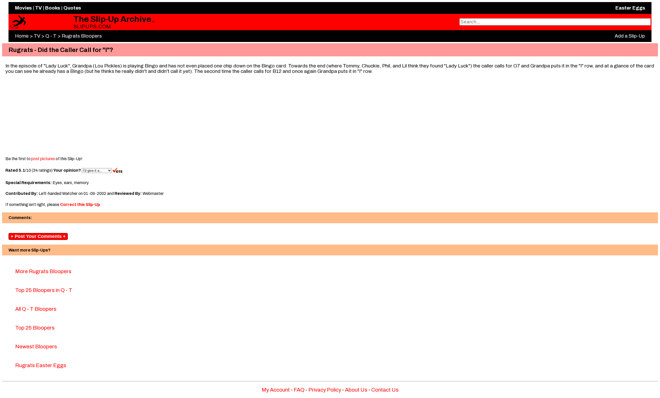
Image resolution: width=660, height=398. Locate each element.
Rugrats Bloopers (82, 36)
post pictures (43, 159)
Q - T (50, 36)
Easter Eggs (630, 8)
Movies (23, 8)
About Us (356, 390)
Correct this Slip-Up (80, 204)
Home (22, 36)
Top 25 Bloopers (35, 328)
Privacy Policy (324, 390)
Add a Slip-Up (630, 36)
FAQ (299, 390)
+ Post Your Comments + (38, 236)
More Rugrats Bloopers (43, 271)
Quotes (72, 8)
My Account (276, 390)
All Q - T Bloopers (35, 309)
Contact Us (385, 390)
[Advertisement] (330, 114)
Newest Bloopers (36, 346)
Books (52, 8)
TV (38, 8)
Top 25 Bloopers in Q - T (43, 290)
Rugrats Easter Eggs (40, 365)
